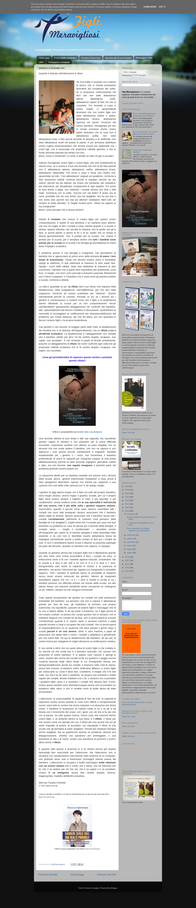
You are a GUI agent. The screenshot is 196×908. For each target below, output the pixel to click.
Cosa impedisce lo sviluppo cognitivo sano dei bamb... (139, 529)
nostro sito (82, 431)
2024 (127, 493)
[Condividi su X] (77, 864)
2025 (127, 490)
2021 (127, 504)
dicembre (131, 514)
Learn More (149, 7)
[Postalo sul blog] (74, 864)
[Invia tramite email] (72, 864)
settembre (131, 542)
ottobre (130, 539)
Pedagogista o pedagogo (59, 62)
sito (86, 849)
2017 (127, 561)
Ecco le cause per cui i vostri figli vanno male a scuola (145, 133)
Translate (142, 75)
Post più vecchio (106, 874)
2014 (127, 571)
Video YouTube (128, 433)
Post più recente (48, 874)
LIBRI (41, 62)
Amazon (98, 431)
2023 (127, 497)
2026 (127, 486)
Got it (162, 7)
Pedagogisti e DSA (144, 58)
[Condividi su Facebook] (79, 864)
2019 (127, 511)
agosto (130, 546)
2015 (127, 568)
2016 (127, 564)
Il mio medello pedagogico (65, 58)
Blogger (114, 888)
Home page (44, 58)
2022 (127, 500)
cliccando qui (48, 797)
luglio (129, 549)
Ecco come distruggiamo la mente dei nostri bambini (144, 115)
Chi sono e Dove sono (90, 58)
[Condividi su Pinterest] (82, 864)
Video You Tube (128, 717)
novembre (131, 535)
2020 (127, 507)
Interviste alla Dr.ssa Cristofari (118, 58)
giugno (130, 553)
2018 (127, 557)
